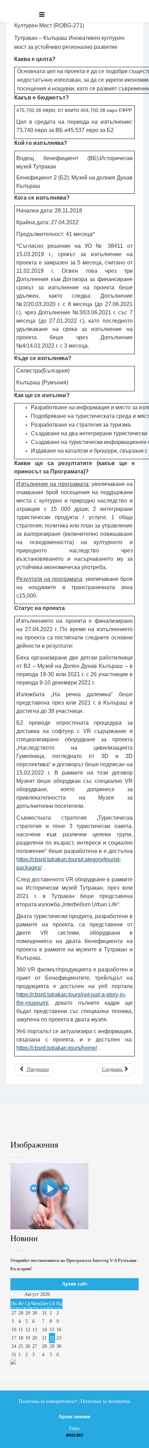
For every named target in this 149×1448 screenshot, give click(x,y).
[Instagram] (111, 1127)
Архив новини (74, 1416)
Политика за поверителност (48, 1401)
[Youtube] (82, 1127)
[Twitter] (53, 1127)
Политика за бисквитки (105, 1401)
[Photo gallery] (74, 1196)
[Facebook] (23, 1127)
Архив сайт (74, 1283)
